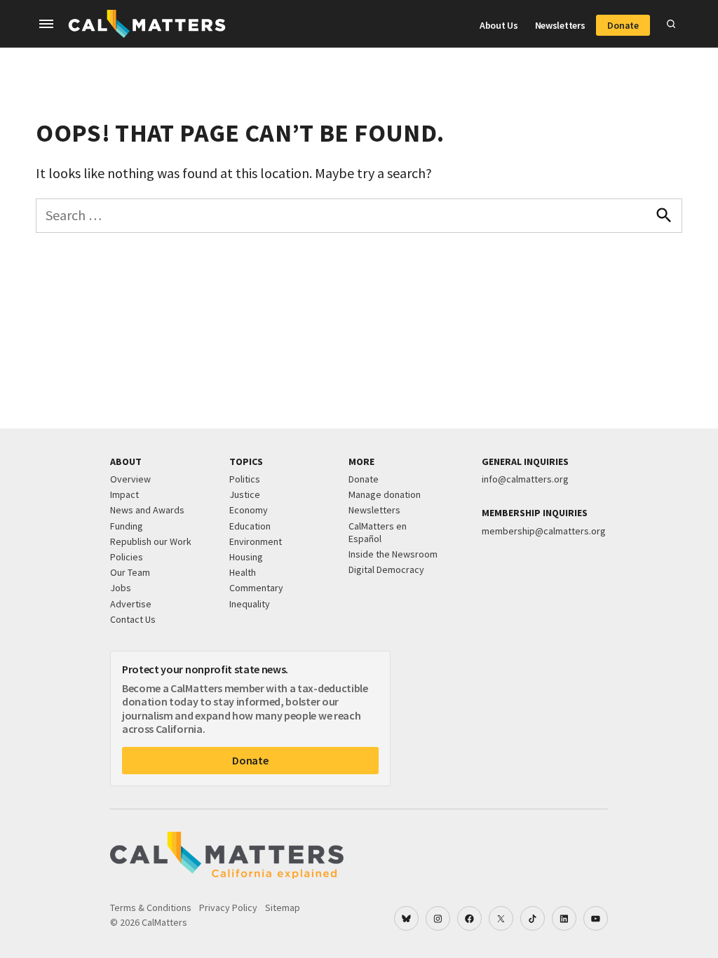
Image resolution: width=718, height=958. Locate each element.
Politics (244, 479)
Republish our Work (150, 541)
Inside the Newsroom (393, 554)
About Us (499, 25)
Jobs (120, 587)
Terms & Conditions (150, 907)
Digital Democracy (386, 569)
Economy (248, 510)
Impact (124, 494)
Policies (126, 557)
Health (242, 572)
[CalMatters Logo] (147, 24)
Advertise (130, 604)
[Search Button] (671, 24)
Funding (126, 526)
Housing (246, 557)
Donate (622, 25)
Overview (130, 479)
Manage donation (384, 494)
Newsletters (560, 25)
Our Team (130, 572)
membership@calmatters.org (544, 531)
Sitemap (282, 907)
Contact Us (133, 619)
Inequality (249, 604)
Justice (244, 494)
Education (250, 526)
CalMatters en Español (377, 532)
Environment (255, 541)
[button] (46, 24)
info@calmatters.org (525, 479)
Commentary (256, 587)
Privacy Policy (228, 907)
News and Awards (147, 510)
